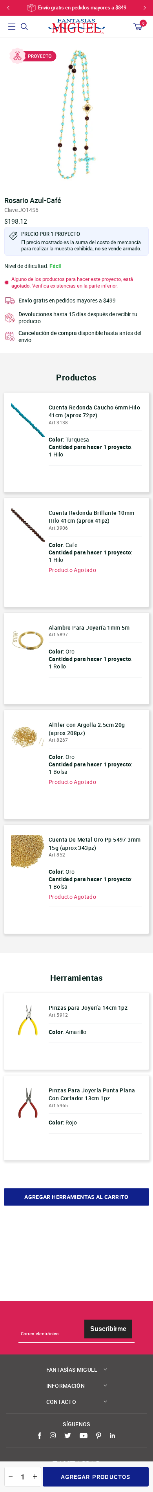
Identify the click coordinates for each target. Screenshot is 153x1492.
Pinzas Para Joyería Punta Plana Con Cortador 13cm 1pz (92, 1094)
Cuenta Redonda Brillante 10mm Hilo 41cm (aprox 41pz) (92, 516)
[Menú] (11, 26)
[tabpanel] (76, 115)
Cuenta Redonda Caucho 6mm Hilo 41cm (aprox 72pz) (94, 411)
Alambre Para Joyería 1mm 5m (89, 627)
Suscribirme (108, 1328)
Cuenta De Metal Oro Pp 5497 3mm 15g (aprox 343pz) (94, 843)
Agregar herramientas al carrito (76, 1196)
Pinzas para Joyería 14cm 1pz (88, 1007)
